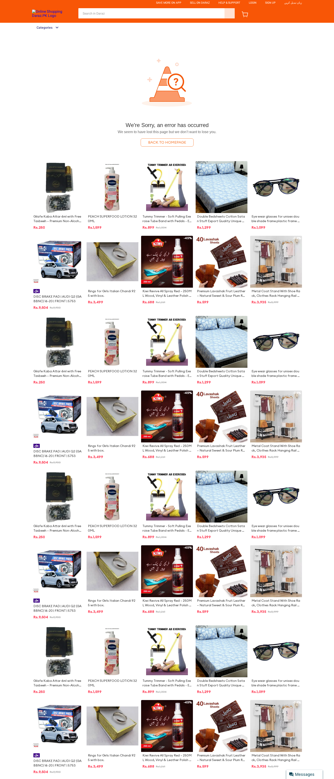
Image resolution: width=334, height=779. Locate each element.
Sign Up (270, 2)
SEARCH (229, 13)
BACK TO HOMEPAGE (167, 142)
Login (253, 2)
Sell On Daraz (200, 2)
